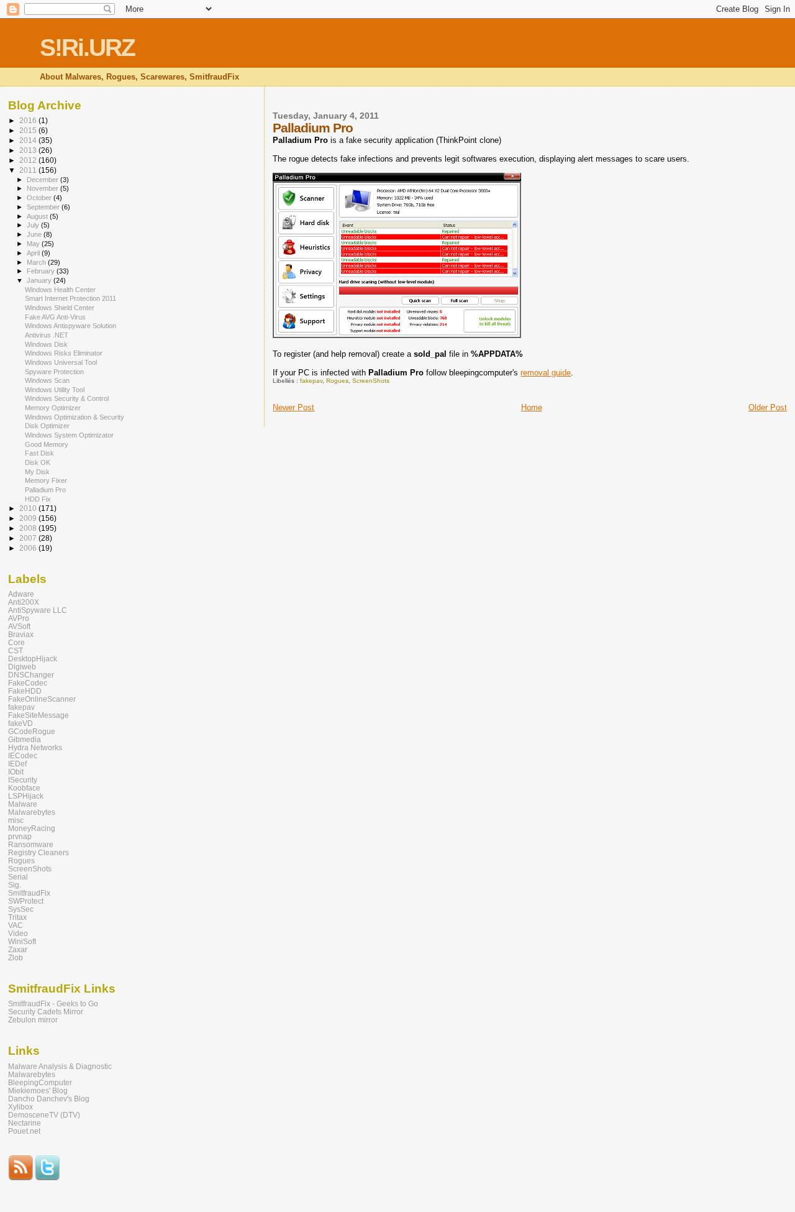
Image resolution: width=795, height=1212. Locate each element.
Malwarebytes (31, 812)
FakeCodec (27, 683)
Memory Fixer (46, 480)
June (35, 234)
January (40, 280)
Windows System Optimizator (69, 435)
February (42, 271)
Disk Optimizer (47, 425)
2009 (29, 518)
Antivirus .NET (46, 335)
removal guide (545, 372)
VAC (15, 925)
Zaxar (17, 949)
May (34, 243)
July (34, 225)
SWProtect (25, 901)
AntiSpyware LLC (37, 610)
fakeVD (20, 723)
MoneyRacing (31, 828)
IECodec (22, 755)
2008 (29, 528)
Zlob (15, 957)
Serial (18, 877)
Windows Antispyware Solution (70, 325)
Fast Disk (39, 453)
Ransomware (30, 844)
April (34, 253)
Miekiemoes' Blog (38, 1090)
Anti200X (23, 602)
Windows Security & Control (67, 398)
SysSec (21, 909)
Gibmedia (24, 739)
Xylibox (20, 1107)
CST (15, 650)
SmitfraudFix (29, 893)
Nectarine (24, 1123)
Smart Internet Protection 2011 (70, 298)
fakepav (311, 380)
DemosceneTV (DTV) (44, 1115)
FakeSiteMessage (38, 715)
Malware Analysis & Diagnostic (60, 1066)
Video (18, 933)
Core (16, 642)
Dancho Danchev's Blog (48, 1099)
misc (16, 820)
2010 (29, 508)
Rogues (337, 380)
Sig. (14, 885)
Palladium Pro (45, 490)
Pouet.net (24, 1131)
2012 (29, 160)
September (44, 207)
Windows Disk (46, 344)
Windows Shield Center (59, 307)
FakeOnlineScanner (42, 699)
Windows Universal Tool (61, 362)
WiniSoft (22, 941)
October (40, 197)
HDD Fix (38, 499)
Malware (22, 804)
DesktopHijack (32, 658)
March (37, 262)
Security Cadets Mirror (45, 1012)
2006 (29, 548)
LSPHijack (25, 796)
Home (531, 407)
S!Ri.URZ (87, 47)
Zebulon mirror (33, 1020)
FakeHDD (25, 691)
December (43, 179)
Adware (21, 594)
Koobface (24, 788)
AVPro (18, 618)
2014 (29, 140)
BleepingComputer (40, 1082)
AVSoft (19, 626)
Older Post (767, 407)
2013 (29, 150)
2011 (29, 170)
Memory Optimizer (53, 407)
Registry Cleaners (38, 852)
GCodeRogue (31, 731)
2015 (29, 130)
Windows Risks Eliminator (63, 353)
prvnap (20, 836)
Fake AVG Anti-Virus (55, 317)
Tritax (17, 917)
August (38, 216)
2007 (29, 538)
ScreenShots (370, 380)
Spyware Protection (54, 371)
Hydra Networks (35, 747)
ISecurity (22, 780)
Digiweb (22, 667)
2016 (29, 120)
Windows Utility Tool (54, 389)
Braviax (21, 634)
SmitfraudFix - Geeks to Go (53, 1003)
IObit (16, 772)
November (43, 188)
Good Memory (46, 444)
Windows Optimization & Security (74, 417)
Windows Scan (47, 380)
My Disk (37, 471)
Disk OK (37, 462)
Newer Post (293, 407)
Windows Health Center (60, 289)
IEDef (17, 764)
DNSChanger (31, 675)
